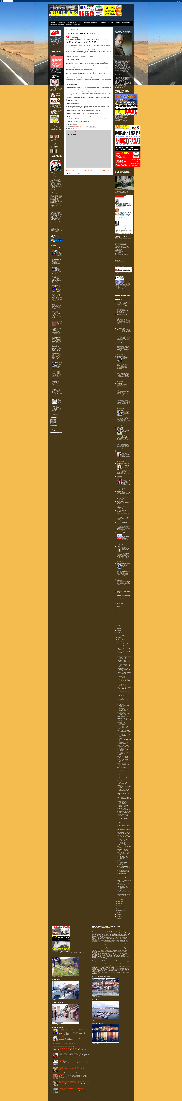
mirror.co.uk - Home (121, 328)
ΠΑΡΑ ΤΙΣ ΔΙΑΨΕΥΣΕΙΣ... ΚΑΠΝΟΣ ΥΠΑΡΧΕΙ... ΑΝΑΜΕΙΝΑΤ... (122, 863)
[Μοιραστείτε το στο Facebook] (93, 126)
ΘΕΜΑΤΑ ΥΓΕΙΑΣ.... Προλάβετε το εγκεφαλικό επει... (124, 673)
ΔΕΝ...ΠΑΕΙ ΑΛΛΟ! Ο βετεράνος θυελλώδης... (122, 646)
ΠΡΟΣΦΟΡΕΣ (118, 258)
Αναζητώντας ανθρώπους (120, 251)
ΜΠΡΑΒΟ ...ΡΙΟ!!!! (121, 860)
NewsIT (118, 301)
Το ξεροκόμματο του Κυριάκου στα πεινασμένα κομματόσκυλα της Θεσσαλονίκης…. (126, 360)
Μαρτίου (119, 906)
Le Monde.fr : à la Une (121, 342)
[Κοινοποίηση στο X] (92, 126)
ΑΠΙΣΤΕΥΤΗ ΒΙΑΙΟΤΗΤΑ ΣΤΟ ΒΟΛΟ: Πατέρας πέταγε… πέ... (123, 727)
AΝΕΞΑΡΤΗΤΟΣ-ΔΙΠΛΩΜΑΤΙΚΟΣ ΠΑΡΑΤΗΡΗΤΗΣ (120, 428)
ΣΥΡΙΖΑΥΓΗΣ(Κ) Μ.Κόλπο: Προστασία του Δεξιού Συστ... (124, 871)
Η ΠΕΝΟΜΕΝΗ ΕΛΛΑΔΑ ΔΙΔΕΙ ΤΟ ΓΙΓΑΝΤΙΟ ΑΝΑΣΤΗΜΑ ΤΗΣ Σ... (124, 798)
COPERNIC (117, 252)
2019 (118, 627)
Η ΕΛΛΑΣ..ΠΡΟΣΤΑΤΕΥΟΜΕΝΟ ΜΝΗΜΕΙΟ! (123, 22)
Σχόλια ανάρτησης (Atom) (76, 173)
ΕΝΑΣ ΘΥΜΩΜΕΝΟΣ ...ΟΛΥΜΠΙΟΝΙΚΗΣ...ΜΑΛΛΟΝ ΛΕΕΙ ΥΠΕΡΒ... (124, 705)
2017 (118, 630)
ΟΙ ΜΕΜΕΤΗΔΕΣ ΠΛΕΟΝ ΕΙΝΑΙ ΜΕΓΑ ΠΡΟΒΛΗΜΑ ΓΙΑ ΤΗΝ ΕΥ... (124, 665)
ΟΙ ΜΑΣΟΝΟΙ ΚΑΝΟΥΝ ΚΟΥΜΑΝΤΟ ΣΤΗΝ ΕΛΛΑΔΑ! (59, 253)
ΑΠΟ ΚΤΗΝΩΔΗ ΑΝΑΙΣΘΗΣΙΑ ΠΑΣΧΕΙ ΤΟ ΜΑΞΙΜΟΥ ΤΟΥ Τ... (123, 773)
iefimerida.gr (119, 383)
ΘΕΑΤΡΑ (117, 257)
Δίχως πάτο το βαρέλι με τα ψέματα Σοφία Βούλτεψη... (123, 878)
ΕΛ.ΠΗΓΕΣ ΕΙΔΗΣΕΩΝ (61, 22)
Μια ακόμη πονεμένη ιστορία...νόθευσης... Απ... (123, 643)
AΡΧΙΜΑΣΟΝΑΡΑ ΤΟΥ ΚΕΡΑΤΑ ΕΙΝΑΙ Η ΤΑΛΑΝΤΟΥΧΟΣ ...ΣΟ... (124, 821)
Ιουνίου (119, 901)
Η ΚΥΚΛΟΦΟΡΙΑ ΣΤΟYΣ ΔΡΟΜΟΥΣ (123, 240)
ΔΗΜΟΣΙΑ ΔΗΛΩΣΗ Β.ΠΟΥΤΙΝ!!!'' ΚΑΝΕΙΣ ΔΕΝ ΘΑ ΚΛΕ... (124, 739)
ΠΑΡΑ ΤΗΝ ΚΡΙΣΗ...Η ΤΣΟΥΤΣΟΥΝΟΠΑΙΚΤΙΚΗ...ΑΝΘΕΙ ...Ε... (124, 719)
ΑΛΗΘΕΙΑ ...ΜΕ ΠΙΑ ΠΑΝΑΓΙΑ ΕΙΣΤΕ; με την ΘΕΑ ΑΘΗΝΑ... (124, 809)
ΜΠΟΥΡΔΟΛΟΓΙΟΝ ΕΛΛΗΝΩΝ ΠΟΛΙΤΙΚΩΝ (73, 24)
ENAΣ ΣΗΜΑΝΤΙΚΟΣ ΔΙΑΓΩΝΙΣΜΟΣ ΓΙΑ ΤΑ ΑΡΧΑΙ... (122, 875)
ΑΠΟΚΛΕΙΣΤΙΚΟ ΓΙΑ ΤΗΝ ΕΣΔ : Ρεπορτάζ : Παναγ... (124, 697)
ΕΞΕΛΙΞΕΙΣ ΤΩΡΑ (73, 128)
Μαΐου (119, 903)
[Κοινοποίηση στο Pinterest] (95, 126)
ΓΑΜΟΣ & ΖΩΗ (120, 491)
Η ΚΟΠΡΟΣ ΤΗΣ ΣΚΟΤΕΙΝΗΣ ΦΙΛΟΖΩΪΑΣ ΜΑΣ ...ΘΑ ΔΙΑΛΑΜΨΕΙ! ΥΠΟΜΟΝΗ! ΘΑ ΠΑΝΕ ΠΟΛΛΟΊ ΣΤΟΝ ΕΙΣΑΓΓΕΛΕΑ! (56, 385)
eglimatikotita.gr (120, 410)
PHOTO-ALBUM (110, 22)
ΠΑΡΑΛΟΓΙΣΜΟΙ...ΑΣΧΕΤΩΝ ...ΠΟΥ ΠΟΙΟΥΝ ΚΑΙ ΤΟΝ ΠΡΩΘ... (123, 794)
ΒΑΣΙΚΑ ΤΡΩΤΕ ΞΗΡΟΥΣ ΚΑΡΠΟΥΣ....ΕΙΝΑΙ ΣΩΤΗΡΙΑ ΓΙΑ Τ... (124, 701)
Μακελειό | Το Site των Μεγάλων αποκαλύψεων (122, 599)
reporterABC (54, 425)
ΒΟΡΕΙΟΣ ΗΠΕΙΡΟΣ (119, 261)
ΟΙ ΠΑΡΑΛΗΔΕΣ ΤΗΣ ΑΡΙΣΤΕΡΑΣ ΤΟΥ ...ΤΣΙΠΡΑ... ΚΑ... (124, 691)
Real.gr (118, 606)
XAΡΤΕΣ (117, 245)
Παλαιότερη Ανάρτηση (105, 170)
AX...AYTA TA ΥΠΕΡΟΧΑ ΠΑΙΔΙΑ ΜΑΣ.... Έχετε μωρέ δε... (124, 757)
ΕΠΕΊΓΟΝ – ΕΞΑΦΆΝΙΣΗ (59, 323)
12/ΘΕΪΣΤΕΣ (117, 255)
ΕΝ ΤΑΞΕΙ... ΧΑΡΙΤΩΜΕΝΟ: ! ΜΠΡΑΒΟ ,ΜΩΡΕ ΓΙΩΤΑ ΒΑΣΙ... (123, 853)
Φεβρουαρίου (120, 908)
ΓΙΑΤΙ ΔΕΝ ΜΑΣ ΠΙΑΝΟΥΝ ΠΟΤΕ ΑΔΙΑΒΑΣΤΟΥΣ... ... (124, 881)
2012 (118, 918)
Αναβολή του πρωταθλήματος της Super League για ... (124, 778)
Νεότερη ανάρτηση (71, 170)
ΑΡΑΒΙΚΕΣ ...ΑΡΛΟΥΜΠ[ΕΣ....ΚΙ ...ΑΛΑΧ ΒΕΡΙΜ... (124, 840)
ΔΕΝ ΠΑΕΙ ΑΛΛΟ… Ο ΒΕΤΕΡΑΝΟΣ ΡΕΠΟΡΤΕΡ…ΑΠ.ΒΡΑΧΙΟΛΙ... (123, 857)
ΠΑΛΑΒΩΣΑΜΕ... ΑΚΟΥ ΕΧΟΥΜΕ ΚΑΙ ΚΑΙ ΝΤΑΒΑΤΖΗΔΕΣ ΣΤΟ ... (122, 684)
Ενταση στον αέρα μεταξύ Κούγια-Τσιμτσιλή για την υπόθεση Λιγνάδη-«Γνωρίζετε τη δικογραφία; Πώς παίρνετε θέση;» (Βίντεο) (123, 415)
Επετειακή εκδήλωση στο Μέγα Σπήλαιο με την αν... (123, 895)
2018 (118, 628)
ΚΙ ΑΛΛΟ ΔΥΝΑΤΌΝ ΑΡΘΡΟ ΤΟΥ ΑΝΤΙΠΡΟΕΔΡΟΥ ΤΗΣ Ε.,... (123, 827)
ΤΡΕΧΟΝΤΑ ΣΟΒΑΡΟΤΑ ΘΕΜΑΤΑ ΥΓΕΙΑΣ (122, 806)
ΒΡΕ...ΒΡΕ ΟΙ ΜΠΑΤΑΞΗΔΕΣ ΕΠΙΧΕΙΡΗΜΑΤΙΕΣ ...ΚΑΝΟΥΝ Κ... (124, 731)
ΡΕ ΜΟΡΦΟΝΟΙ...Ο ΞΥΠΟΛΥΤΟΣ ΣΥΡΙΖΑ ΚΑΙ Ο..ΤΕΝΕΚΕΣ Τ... (123, 749)
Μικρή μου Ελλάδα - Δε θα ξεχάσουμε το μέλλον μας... (123, 746)
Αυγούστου (120, 641)
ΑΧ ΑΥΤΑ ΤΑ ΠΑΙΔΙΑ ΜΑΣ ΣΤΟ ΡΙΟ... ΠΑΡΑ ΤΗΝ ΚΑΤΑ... (123, 770)
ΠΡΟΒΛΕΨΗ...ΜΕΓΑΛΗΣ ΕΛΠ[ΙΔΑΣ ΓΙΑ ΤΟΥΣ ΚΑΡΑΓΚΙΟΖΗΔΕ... (122, 723)
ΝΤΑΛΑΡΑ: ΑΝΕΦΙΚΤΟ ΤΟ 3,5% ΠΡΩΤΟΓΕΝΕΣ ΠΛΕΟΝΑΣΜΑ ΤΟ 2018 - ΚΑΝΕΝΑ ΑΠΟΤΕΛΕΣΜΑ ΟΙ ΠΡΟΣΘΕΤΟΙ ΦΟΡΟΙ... (123, 551)
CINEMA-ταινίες (118, 249)
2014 (118, 914)
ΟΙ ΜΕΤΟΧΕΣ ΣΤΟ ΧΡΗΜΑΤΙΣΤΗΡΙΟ (123, 238)
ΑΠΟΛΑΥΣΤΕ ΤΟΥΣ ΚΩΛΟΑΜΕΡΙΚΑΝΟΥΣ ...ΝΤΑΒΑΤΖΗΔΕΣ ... (122, 843)
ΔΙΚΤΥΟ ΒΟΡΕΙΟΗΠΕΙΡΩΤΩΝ (123, 563)
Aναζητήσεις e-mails (119, 253)
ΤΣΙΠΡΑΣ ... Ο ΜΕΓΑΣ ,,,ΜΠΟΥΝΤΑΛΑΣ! (122, 783)
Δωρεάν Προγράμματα (119, 246)
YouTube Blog (120, 603)
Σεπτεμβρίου (120, 639)
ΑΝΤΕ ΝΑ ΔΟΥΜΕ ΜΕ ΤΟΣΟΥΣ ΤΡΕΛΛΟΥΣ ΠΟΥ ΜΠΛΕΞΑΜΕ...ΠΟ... (124, 657)
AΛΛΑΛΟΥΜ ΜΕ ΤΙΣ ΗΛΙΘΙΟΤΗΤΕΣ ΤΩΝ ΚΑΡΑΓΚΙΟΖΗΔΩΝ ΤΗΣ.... (123, 802)
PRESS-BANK (120, 450)
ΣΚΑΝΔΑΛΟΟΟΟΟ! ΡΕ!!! (122, 776)
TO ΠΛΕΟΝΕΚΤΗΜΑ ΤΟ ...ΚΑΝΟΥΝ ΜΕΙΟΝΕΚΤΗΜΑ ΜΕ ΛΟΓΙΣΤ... (123, 669)
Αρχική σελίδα (52, 22)
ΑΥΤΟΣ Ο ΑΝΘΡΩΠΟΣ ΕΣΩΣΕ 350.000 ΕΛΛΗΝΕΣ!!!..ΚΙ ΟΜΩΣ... (123, 735)
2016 (118, 632)
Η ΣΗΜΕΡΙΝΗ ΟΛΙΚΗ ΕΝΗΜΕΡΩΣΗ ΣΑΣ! (57, 24)
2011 (118, 920)
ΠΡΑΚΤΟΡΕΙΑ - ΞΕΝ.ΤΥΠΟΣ (71, 22)
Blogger (95, 1096)
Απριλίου (120, 905)
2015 (118, 912)
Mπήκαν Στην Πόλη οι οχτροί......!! (121, 580)
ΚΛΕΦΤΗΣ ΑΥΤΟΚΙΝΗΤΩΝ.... (123, 716)
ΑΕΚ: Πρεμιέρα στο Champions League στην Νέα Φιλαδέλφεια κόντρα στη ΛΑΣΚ (123, 318)
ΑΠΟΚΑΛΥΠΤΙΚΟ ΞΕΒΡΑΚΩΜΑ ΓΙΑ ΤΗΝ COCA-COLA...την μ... (124, 867)
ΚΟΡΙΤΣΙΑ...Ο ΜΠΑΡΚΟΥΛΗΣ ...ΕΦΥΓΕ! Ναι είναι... (123, 695)
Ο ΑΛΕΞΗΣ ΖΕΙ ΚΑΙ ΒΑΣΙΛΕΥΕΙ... (56, 338)
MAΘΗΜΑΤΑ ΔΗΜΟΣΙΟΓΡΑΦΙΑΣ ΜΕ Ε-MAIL (91, 22)
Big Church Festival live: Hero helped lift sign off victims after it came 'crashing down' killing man (126, 331)
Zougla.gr (119, 397)
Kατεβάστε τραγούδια (119, 250)
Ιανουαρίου (120, 910)
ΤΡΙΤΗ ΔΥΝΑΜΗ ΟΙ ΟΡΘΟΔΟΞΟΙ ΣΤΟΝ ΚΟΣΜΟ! (59, 402)
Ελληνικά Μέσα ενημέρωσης (121, 237)
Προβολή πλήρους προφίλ (55, 427)
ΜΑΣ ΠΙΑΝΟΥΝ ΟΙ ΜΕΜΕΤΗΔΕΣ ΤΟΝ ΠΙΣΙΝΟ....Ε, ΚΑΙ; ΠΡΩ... (124, 830)
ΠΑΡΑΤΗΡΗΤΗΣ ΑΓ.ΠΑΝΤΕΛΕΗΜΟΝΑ (121, 477)
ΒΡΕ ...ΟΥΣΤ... (120, 780)
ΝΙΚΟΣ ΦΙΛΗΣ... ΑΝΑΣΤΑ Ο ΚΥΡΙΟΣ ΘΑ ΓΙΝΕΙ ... (123, 884)
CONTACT (80, 22)
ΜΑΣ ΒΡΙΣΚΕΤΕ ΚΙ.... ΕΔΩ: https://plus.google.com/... (124, 891)
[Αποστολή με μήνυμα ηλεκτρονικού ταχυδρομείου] (89, 126)
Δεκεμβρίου (120, 633)
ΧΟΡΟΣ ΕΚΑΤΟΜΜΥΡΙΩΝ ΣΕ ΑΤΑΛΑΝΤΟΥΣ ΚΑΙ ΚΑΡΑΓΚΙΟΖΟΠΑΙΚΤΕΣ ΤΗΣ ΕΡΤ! (56, 306)
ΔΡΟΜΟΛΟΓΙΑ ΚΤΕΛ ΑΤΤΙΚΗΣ (121, 254)
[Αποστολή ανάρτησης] (87, 126)
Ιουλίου (119, 899)
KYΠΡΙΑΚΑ (117, 259)
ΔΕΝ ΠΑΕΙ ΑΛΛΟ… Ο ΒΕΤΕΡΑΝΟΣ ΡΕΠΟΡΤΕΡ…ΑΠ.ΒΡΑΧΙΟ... (123, 887)
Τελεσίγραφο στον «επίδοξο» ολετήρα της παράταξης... (123, 818)
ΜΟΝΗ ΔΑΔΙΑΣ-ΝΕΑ (121, 532)
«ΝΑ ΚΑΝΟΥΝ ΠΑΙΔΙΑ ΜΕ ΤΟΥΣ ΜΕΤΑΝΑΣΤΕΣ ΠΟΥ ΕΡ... (124, 850)
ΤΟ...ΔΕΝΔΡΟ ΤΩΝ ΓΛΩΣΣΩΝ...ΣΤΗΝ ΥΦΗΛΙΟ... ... (124, 661)
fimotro (118, 546)
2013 (118, 916)
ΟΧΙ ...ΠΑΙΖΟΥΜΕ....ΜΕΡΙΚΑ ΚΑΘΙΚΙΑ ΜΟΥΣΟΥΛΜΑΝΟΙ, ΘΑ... (124, 680)
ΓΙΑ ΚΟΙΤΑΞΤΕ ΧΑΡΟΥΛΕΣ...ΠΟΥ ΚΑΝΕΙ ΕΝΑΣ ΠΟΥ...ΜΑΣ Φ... (123, 713)
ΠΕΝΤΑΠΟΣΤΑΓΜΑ (121, 588)
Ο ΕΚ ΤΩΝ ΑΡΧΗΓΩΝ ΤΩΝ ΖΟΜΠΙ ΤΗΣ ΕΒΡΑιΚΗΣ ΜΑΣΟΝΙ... (123, 760)
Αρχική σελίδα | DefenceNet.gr (123, 595)
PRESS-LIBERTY (120, 501)
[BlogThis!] (91, 126)
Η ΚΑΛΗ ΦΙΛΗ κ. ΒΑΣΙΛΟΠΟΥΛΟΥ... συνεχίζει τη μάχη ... (124, 786)
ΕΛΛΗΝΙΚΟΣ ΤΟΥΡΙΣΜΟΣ (120, 243)
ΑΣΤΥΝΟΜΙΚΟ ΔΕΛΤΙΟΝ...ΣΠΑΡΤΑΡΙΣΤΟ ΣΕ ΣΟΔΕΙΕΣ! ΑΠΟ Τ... (124, 709)
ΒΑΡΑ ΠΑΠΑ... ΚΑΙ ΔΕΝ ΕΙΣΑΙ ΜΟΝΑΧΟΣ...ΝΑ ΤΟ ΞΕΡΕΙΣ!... (123, 753)
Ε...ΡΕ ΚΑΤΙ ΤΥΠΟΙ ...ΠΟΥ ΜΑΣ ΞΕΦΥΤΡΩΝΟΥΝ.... (124, 688)
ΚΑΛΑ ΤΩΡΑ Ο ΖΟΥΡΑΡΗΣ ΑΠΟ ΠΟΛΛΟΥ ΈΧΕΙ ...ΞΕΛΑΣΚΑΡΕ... (124, 676)
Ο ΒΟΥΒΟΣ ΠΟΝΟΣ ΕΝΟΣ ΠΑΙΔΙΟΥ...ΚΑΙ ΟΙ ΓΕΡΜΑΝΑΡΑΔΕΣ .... (56, 350)
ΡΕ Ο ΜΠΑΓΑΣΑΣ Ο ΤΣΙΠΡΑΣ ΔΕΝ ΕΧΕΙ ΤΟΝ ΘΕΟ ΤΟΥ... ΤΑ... (123, 836)
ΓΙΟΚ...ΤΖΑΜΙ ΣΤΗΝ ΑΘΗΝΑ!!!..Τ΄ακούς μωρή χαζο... (123, 764)
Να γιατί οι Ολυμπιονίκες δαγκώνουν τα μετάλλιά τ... (123, 815)
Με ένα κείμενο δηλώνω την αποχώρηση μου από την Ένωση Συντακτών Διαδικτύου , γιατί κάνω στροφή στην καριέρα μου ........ (74, 1082)
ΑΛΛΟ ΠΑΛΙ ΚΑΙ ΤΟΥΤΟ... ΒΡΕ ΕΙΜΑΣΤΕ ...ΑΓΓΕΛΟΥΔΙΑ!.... (124, 812)
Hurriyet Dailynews (121, 372)
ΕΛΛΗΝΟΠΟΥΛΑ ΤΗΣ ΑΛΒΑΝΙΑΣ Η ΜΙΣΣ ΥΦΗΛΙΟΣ (64, 1043)
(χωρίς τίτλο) (61, 1036)
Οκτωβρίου (120, 637)
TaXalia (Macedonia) (121, 356)
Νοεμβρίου (120, 635)
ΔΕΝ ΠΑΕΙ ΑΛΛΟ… (121, 767)
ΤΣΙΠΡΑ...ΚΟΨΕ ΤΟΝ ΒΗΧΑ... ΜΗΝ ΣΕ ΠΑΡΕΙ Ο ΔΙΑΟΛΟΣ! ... (124, 790)
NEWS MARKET (103, 22)
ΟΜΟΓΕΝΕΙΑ (118, 260)
